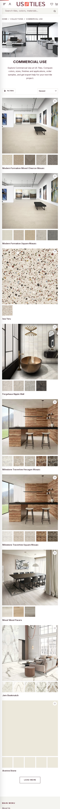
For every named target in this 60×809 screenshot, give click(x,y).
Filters (10, 91)
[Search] (54, 11)
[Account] (9, 4)
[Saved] (51, 4)
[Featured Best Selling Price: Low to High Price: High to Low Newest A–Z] (48, 91)
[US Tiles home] (31, 4)
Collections (16, 19)
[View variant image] (7, 160)
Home (5, 19)
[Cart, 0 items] (56, 4)
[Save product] (55, 101)
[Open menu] (4, 4)
